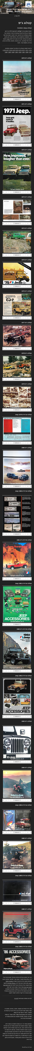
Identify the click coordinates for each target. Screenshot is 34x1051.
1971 (27, 50)
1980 (27, 52)
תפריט (16, 16)
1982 (20, 52)
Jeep (8, 39)
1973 (20, 50)
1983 (16, 52)
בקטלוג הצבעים (11, 983)
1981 (23, 52)
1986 (6, 52)
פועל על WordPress (27, 1047)
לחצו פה (16, 998)
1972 (23, 50)
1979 (30, 52)
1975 (14, 50)
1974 (17, 50)
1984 (13, 52)
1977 (7, 50)
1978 (4, 50)
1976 (10, 50)
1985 (9, 52)
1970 (30, 50)
